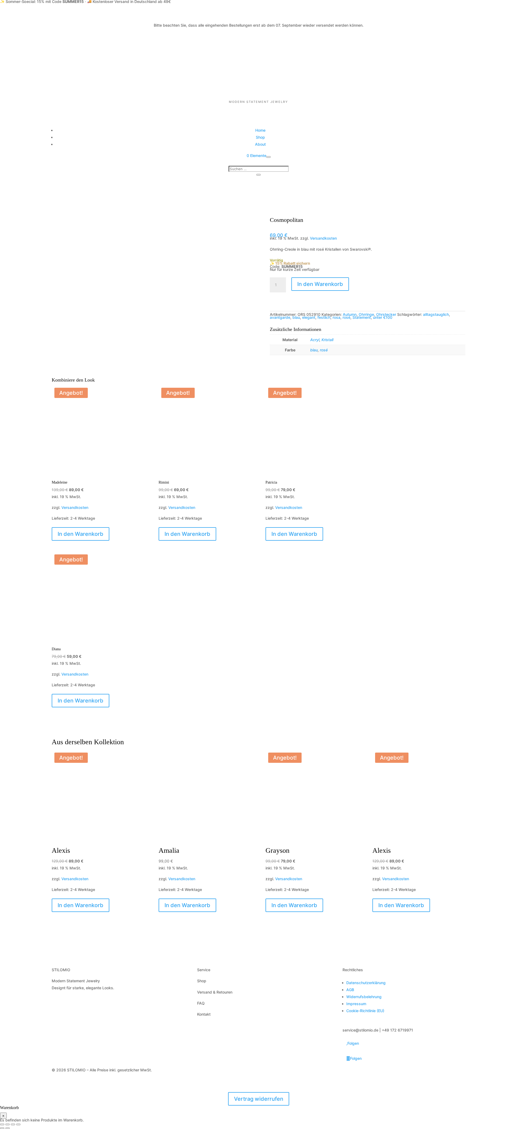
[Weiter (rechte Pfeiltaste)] (7, 1128)
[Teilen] (13, 1124)
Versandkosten (323, 238)
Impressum (356, 1003)
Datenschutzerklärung (366, 982)
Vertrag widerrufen (258, 1099)
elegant (308, 317)
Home (260, 130)
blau (296, 317)
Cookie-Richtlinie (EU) (365, 1010)
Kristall (327, 339)
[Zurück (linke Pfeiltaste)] (2, 1128)
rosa (336, 317)
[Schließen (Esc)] (18, 1124)
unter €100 (382, 317)
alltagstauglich (436, 314)
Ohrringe (366, 314)
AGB (350, 989)
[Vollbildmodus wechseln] (7, 1124)
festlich (323, 317)
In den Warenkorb (320, 284)
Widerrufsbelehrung (364, 996)
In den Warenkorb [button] (80, 534)
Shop (260, 137)
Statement (361, 317)
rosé (346, 317)
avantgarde (280, 317)
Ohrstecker (386, 314)
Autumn (350, 314)
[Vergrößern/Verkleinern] (2, 1124)
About (260, 144)
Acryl (314, 339)
